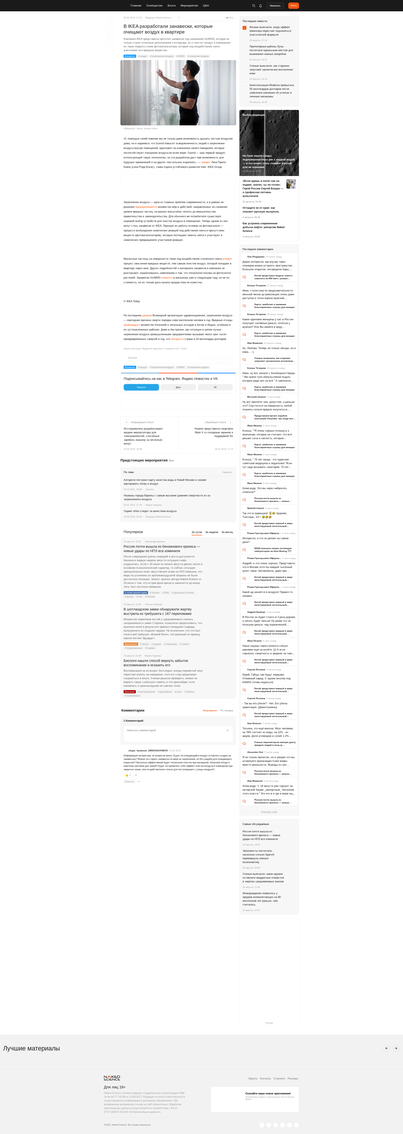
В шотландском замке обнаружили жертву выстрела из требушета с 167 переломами (158, 611)
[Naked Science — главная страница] (116, 5)
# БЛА (166, 592)
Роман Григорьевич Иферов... (264, 533)
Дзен (178, 387)
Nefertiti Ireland (255, 508)
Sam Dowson (254, 723)
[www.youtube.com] (275, 1125)
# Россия (150, 596)
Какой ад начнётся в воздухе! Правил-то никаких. (267, 594)
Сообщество (154, 5)
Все (171, 460)
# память (189, 691)
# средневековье (133, 648)
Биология (130, 691)
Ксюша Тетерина (256, 285)
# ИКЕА (180, 56)
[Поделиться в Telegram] (110, 43)
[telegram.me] (289, 1125)
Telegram (141, 387)
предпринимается (145, 206)
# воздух (142, 56)
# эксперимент (132, 695)
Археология (131, 644)
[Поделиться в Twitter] (110, 35)
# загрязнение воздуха (161, 56)
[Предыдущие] (386, 1048)
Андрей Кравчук (256, 612)
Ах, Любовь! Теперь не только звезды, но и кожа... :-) (269, 350)
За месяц (227, 532)
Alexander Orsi (255, 752)
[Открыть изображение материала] (178, 92)
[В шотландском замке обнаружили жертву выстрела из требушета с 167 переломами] (219, 621)
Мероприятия (189, 5)
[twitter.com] (261, 1125)
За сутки (197, 532)
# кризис (129, 596)
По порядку (227, 710)
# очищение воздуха (198, 56)
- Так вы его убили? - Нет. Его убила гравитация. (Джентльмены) (264, 705)
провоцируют (132, 324)
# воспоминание (146, 691)
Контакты (265, 1078)
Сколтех (150, 489)
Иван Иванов (254, 425)
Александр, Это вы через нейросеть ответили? (264, 490)
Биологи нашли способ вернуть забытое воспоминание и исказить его (156, 663)
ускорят (227, 258)
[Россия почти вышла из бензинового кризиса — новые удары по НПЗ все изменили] (219, 558)
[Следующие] (396, 1048)
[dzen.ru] (282, 1125)
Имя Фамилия (255, 343)
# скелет (184, 644)
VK (215, 387)
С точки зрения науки (136, 592)
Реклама (293, 1078)
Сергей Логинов (256, 669)
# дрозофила (165, 691)
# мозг (178, 691)
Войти (294, 5)
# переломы (170, 644)
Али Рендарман (255, 256)
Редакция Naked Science (158, 17)
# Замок (144, 644)
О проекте (279, 1078)
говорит (205, 162)
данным (147, 315)
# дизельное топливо (183, 592)
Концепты (130, 56)
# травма (150, 648)
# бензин (154, 592)
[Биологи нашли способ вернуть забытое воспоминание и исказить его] (219, 672)
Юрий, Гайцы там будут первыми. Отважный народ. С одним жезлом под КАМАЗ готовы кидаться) (266, 678)
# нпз (139, 596)
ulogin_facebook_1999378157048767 (148, 750)
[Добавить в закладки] (110, 19)
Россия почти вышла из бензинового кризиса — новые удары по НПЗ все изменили (162, 549)
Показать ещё (269, 812)
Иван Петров (254, 641)
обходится (177, 339)
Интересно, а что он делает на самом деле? (265, 540)
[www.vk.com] (268, 1125)
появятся (167, 277)
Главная (136, 5)
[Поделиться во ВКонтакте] (110, 50)
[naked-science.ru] (296, 1125)
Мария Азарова (154, 505)
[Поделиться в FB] (110, 27)
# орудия (156, 644)
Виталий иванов (256, 397)
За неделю (211, 532)
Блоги (172, 5)
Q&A (206, 5)
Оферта (253, 1078)
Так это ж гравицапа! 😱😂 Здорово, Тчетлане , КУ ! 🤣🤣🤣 (264, 515)
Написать (275, 5)
